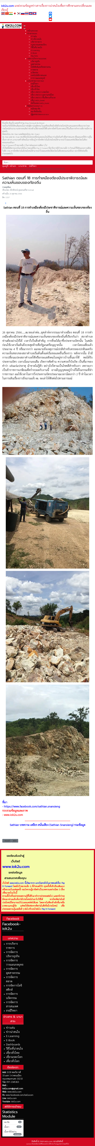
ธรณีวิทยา (11, 1010)
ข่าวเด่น (10, 1027)
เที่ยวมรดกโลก (14, 1057)
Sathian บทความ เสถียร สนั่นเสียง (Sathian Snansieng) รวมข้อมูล (47, 825)
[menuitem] (32, 30)
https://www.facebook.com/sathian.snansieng (32, 806)
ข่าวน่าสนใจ (13, 1032)
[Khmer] (31, 13)
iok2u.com (12, 1098)
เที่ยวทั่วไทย (13, 1052)
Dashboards (13, 1044)
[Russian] (23, 13)
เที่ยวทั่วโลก (12, 1061)
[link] (47, 381)
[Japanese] (15, 13)
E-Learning (12, 1036)
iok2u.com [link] (7, 5)
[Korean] (19, 13)
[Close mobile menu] (24, 28)
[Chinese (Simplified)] (7, 13)
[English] (3, 13)
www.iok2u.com (13, 814)
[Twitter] (71, 16)
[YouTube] (71, 19)
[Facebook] (71, 13)
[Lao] (35, 13)
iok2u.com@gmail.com (12, 1088)
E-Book (10, 1040)
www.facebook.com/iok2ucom (19, 1094)
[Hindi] (11, 13)
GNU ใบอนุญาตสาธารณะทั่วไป (60, 1144)
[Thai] (27, 13)
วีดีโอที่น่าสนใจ (14, 1048)
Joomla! (28, 1144)
